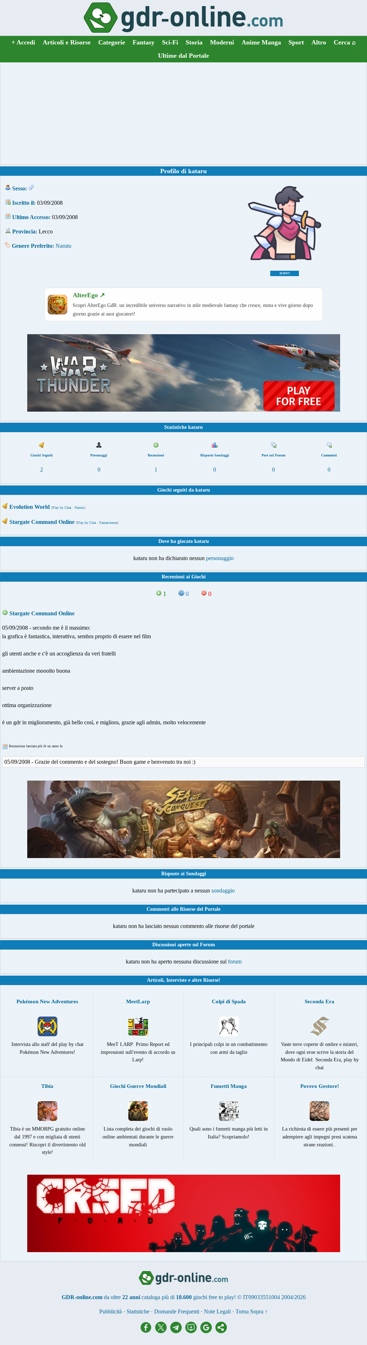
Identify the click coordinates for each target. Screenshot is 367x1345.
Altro (318, 42)
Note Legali (217, 1311)
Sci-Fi (170, 42)
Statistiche (138, 1311)
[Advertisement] (183, 113)
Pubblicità (110, 1311)
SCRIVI (285, 273)
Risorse (211, 980)
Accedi (23, 42)
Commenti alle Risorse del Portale (183, 909)
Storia (194, 42)
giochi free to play (213, 1297)
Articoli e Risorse (67, 42)
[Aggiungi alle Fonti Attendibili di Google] (207, 1331)
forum (235, 961)
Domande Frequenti (176, 1311)
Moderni (222, 42)
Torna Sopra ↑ (251, 1311)
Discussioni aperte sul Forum (183, 944)
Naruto (63, 246)
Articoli (155, 980)
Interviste (176, 980)
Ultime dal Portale (183, 55)
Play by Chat (61, 508)
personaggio (220, 558)
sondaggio (223, 890)
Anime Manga (261, 42)
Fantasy (143, 42)
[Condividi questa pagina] (221, 1331)
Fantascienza (108, 523)
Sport (296, 42)
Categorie (111, 42)
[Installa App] (192, 1331)
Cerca (345, 42)
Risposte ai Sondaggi (183, 873)
